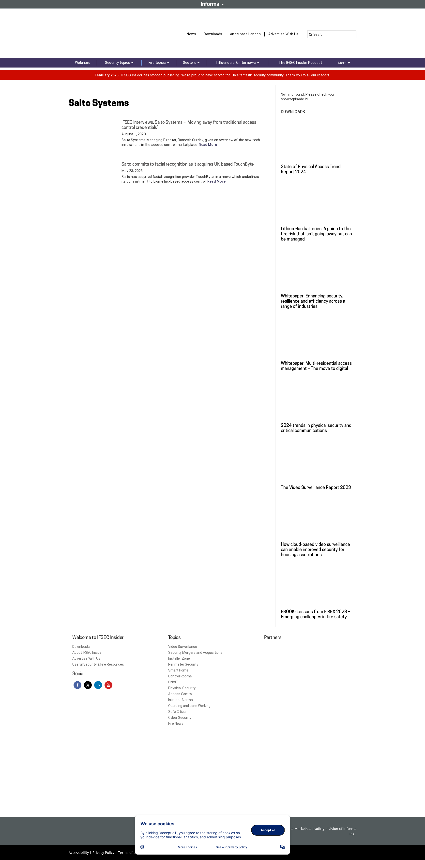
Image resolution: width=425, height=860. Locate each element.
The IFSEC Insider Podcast (300, 63)
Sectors (190, 63)
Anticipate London (245, 34)
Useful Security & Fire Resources (98, 664)
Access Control (180, 694)
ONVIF (173, 682)
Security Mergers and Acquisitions (195, 652)
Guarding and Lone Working (189, 706)
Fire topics (158, 63)
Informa (212, 4)
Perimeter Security (183, 664)
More (344, 62)
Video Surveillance (182, 647)
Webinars (82, 63)
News (191, 34)
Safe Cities (177, 712)
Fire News (175, 723)
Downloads (213, 34)
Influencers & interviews (236, 63)
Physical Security (182, 688)
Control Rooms (180, 676)
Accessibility (79, 852)
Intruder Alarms (180, 700)
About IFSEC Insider (87, 652)
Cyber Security (179, 718)
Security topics (118, 63)
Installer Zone (179, 658)
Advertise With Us (283, 34)
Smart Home (178, 670)
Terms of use (128, 852)
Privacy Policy (103, 852)
